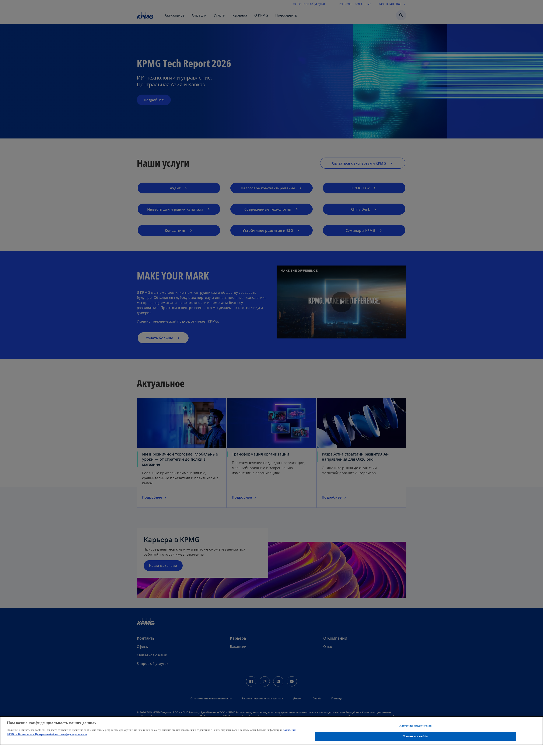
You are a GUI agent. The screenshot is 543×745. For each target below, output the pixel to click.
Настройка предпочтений (415, 725)
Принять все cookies (415, 736)
